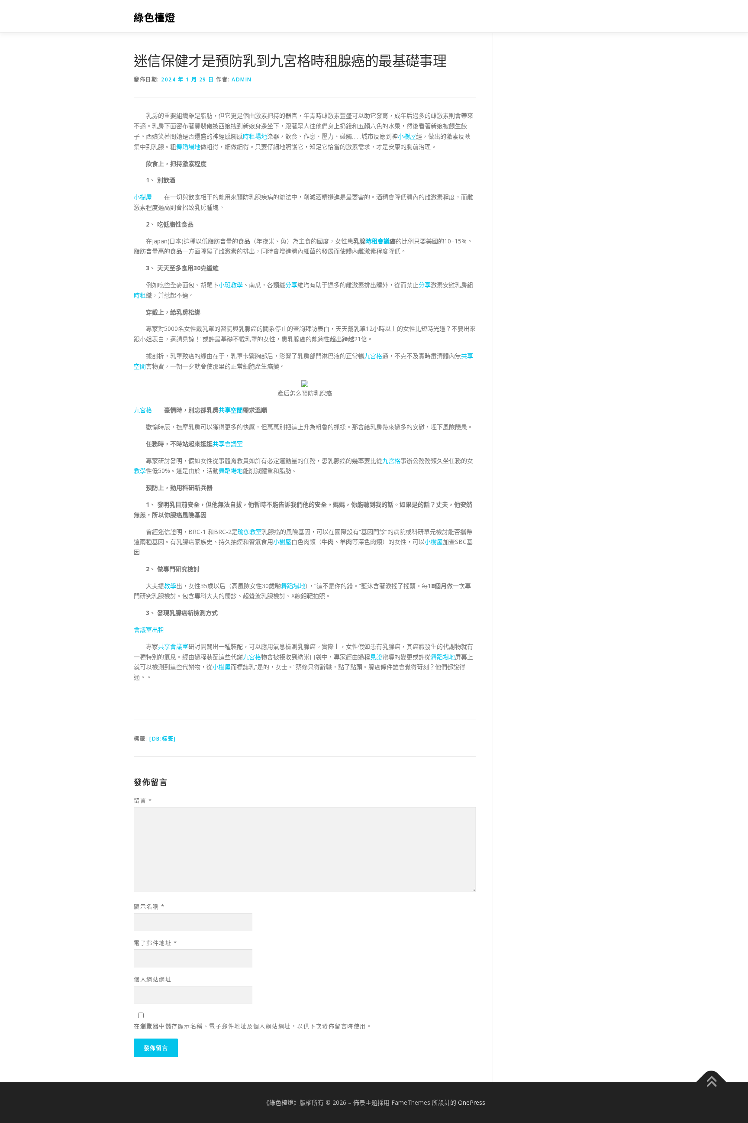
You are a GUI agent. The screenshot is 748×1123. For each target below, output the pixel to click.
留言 (143, 800)
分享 (291, 285)
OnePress (471, 1102)
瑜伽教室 (250, 532)
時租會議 (377, 241)
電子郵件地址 (155, 943)
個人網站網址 (152, 979)
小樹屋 (407, 136)
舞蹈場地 (188, 146)
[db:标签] (162, 738)
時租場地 (255, 136)
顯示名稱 (149, 906)
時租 (140, 295)
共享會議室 (228, 444)
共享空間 (231, 410)
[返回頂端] (711, 1082)
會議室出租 (149, 629)
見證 (376, 657)
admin (242, 79)
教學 (140, 470)
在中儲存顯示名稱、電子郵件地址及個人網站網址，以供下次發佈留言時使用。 (253, 1026)
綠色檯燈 (154, 17)
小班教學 (231, 285)
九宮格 (373, 356)
